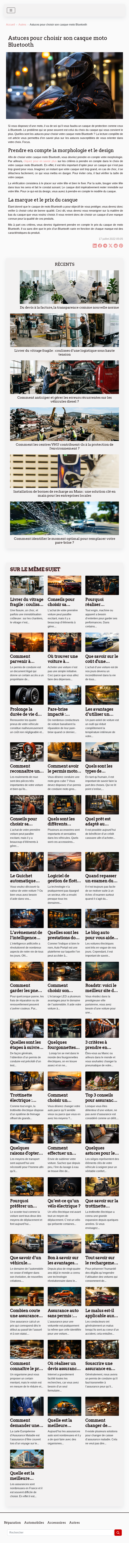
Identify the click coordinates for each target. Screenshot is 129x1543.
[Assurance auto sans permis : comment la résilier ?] (64, 1296)
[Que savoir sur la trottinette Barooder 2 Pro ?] (102, 1186)
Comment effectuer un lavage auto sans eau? (64, 1156)
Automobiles (34, 1522)
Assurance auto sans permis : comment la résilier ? (63, 1318)
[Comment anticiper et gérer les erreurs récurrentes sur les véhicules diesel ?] (64, 377)
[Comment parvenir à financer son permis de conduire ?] (27, 642)
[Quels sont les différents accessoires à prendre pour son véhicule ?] (64, 804)
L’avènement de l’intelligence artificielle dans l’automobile (26, 940)
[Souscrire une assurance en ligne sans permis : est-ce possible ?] (102, 1349)
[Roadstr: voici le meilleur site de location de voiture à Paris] (102, 971)
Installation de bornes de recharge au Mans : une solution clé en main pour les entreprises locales (64, 493)
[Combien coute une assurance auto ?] (27, 1296)
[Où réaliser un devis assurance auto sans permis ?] (64, 1349)
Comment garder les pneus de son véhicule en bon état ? (26, 993)
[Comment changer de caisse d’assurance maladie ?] (102, 1406)
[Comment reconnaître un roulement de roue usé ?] (27, 751)
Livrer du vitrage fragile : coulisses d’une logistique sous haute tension (64, 352)
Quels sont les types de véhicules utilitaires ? (98, 774)
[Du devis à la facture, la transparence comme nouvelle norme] (69, 287)
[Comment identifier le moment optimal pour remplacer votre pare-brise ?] (64, 518)
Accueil (10, 24)
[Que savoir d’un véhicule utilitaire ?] (27, 1243)
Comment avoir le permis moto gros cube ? (63, 771)
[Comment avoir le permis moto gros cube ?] (64, 751)
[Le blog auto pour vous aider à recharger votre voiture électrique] (102, 918)
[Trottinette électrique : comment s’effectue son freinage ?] (27, 1081)
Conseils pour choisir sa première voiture (61, 607)
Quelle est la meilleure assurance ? (22, 1478)
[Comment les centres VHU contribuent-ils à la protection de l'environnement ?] (64, 424)
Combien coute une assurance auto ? (25, 1315)
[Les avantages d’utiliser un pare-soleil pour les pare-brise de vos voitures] (102, 694)
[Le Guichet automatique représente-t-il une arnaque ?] (27, 861)
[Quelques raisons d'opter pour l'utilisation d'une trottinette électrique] (27, 1133)
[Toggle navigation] (11, 10)
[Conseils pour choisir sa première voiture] (64, 585)
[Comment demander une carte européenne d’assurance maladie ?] (27, 1406)
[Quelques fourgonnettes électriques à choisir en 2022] (64, 1028)
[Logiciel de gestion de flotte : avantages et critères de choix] (64, 861)
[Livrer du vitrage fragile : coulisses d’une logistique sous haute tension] (64, 330)
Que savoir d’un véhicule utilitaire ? (25, 1262)
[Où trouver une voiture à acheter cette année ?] (64, 642)
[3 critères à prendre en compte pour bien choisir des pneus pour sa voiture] (102, 1028)
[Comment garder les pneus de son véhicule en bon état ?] (27, 971)
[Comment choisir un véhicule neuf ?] (64, 1081)
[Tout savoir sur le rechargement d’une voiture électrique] (102, 1243)
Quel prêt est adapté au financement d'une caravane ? (102, 826)
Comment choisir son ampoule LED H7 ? (64, 993)
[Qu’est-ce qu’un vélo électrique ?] (64, 1186)
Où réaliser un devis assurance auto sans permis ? (64, 1371)
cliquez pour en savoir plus (40, 161)
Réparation (12, 1522)
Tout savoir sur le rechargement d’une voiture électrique (101, 1265)
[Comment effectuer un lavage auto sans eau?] (64, 1133)
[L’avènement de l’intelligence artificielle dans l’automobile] (27, 918)
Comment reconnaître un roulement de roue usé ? (25, 774)
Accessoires (56, 1522)
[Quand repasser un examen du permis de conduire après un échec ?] (102, 861)
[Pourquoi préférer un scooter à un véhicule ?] (27, 1186)
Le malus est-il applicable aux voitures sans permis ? (99, 1318)
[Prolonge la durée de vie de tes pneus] (27, 694)
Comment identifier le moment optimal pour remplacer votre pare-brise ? (64, 540)
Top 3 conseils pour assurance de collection (100, 1100)
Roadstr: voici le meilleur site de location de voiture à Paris (101, 993)
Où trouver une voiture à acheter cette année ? (63, 664)
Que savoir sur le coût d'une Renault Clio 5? (101, 661)
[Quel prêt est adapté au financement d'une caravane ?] (102, 804)
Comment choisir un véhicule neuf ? (63, 1100)
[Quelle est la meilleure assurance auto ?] (64, 1406)
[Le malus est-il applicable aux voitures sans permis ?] (102, 1296)
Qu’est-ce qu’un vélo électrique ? (64, 1203)
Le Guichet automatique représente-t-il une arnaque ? (24, 883)
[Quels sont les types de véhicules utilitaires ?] (102, 751)
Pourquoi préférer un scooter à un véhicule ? (22, 1208)
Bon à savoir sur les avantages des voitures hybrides (63, 1265)
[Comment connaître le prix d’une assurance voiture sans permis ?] (27, 1349)
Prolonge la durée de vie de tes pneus (25, 714)
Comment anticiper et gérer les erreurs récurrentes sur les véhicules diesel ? (64, 399)
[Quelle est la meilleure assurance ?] (27, 1458)
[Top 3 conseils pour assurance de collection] (102, 1081)
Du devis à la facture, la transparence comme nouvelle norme (69, 307)
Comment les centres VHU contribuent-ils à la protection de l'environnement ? (64, 446)
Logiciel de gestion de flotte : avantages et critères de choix (64, 883)
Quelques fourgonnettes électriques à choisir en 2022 (62, 1050)
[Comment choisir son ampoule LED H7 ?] (64, 971)
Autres (22, 24)
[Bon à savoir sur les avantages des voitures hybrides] (64, 1243)
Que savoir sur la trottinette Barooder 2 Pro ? (101, 1205)
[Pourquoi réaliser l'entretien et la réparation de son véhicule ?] (102, 585)
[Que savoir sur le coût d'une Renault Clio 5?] (102, 642)
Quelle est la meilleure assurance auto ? (64, 1425)
